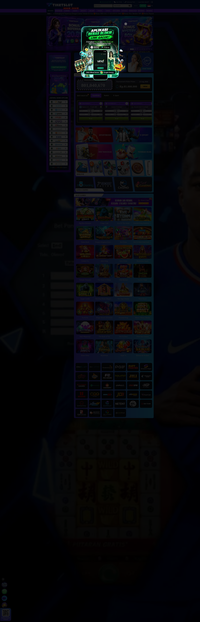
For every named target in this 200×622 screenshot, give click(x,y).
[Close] (125, 24)
